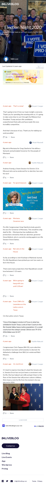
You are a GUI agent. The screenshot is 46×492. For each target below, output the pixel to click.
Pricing (5, 468)
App (3, 461)
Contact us (10, 446)
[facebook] (3, 481)
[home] (10, 4)
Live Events (7, 457)
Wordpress (7, 465)
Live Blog (6, 453)
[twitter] (7, 481)
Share (13, 137)
